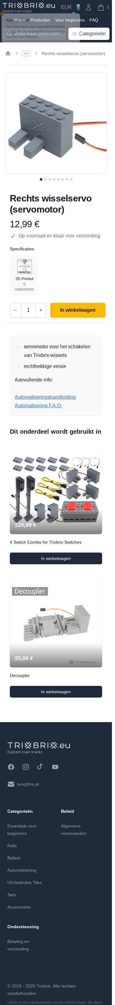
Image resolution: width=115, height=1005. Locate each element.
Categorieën (92, 33)
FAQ (94, 20)
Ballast (13, 857)
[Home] (8, 53)
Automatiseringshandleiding (45, 397)
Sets (11, 894)
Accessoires (19, 907)
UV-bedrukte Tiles (24, 882)
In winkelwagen (71, 560)
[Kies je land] (78, 7)
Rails (12, 845)
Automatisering (21, 870)
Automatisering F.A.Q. (38, 405)
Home (19, 20)
